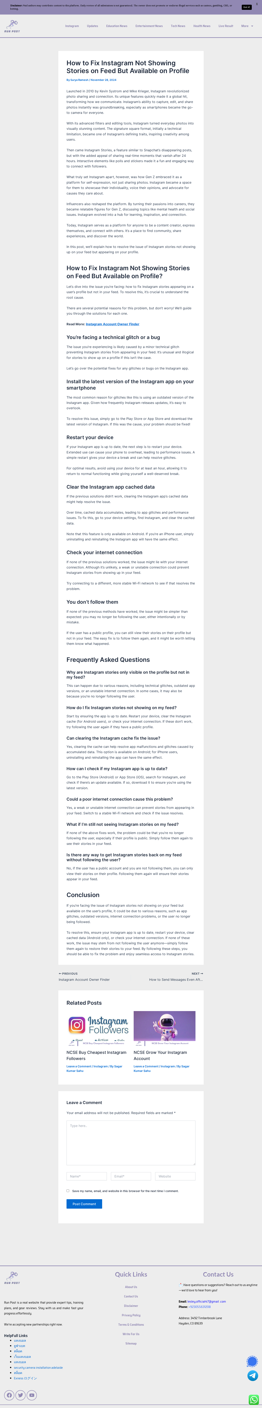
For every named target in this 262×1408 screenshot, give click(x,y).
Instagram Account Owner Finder (112, 324)
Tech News (178, 25)
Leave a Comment (79, 1066)
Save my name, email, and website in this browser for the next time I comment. (125, 1191)
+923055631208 (200, 1306)
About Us (131, 1286)
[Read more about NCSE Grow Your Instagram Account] (165, 1028)
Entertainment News (149, 25)
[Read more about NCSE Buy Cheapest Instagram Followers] (98, 1028)
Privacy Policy (131, 1315)
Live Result (226, 25)
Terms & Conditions (131, 1324)
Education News (116, 25)
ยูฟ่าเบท (19, 1345)
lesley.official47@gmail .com (206, 1301)
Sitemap (131, 1343)
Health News (201, 25)
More (244, 25)
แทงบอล (20, 1340)
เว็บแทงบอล (22, 1356)
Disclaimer (131, 1305)
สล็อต (18, 1372)
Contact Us (131, 1296)
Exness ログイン (25, 1378)
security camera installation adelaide (38, 1367)
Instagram (72, 25)
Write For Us (131, 1334)
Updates (92, 25)
